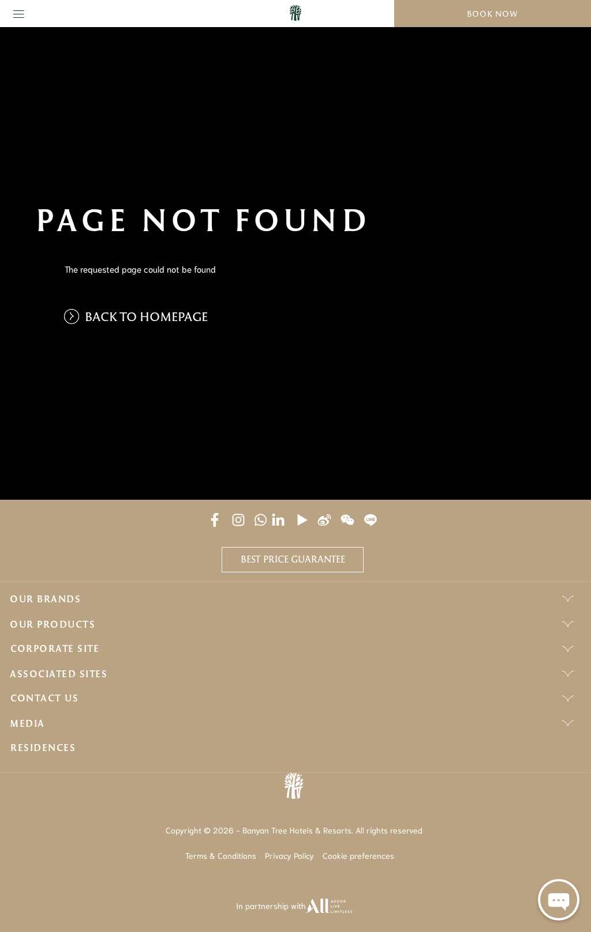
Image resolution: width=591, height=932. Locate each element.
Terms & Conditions (220, 855)
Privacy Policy (289, 855)
